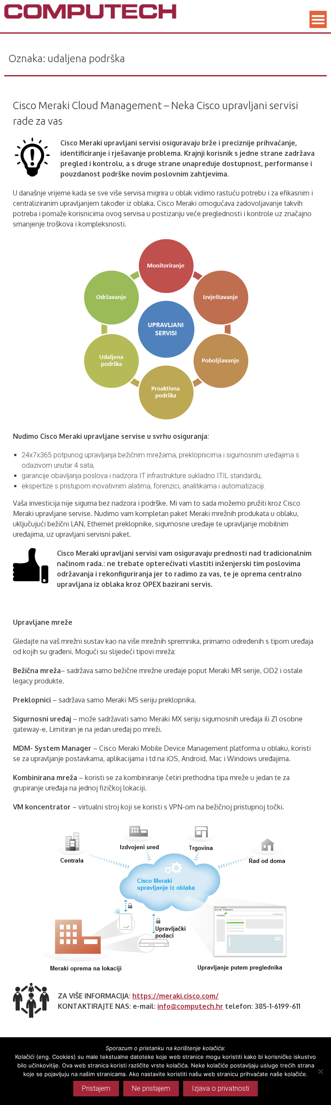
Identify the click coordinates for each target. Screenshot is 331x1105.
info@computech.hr (190, 1006)
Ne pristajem (151, 1088)
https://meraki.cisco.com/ (175, 996)
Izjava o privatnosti (220, 1088)
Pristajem (96, 1088)
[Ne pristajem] (320, 1071)
